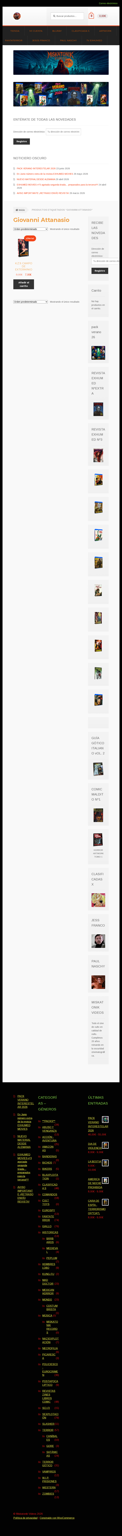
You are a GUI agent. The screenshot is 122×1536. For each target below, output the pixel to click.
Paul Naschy (68, 40)
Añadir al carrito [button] (23, 284)
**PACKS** (48, 1121)
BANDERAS (49, 1156)
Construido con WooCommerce (57, 1518)
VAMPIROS (49, 1471)
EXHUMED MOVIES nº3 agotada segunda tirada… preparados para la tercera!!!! (57, 184)
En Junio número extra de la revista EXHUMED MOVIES (45, 174)
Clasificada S (80, 31)
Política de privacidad (25, 1518)
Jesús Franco (41, 40)
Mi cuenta (35, 31)
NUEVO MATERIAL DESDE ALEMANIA (36, 179)
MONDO (47, 1299)
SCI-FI (46, 1408)
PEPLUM (51, 1258)
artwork (105, 31)
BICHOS (47, 1162)
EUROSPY (48, 1210)
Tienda (14, 31)
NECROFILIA (50, 1348)
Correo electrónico (108, 3)
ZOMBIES (48, 1493)
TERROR (47, 1430)
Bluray (57, 31)
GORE (50, 1446)
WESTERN (48, 1487)
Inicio (22, 210)
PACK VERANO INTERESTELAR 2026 (36, 168)
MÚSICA (47, 1315)
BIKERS (47, 1169)
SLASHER (48, 1424)
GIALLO (46, 1226)
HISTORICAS (50, 1232)
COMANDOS (49, 1194)
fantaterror (13, 40)
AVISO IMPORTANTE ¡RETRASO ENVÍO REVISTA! (43, 193)
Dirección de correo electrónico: (29, 131)
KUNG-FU (48, 1274)
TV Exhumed (94, 40)
